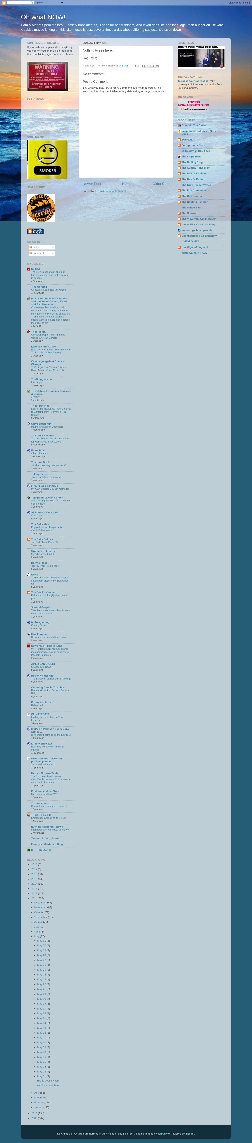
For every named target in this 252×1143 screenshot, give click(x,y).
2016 (34, 874)
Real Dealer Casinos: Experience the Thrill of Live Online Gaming (50, 351)
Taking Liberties (41, 474)
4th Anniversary (39, 453)
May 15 (42, 1018)
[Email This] (143, 66)
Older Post (161, 184)
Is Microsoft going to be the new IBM (51, 734)
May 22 (42, 984)
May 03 (42, 1071)
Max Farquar (39, 634)
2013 (34, 888)
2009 (34, 1118)
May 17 (42, 1008)
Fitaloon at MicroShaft (45, 791)
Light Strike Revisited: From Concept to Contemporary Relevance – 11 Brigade (51, 411)
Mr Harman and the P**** (44, 794)
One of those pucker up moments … (50, 806)
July (37, 927)
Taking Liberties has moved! (46, 477)
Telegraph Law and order (47, 497)
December (40, 902)
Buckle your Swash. (48, 1080)
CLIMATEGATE (40, 714)
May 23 (42, 979)
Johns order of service (43, 764)
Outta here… (38, 515)
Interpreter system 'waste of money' (50, 829)
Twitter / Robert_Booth (45, 838)
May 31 (42, 940)
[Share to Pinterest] (157, 66)
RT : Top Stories (41, 850)
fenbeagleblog (40, 622)
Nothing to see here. (48, 1085)
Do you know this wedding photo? (49, 637)
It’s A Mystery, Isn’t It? (43, 554)
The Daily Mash (41, 524)
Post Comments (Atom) (112, 191)
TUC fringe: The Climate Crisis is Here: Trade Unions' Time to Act (48, 369)
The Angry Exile (191, 156)
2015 (34, 879)
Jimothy (35, 397)
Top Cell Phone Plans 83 (44, 542)
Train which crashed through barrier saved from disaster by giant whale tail (50, 580)
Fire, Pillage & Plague (44, 485)
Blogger (189, 1133)
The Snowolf (189, 213)
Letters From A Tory (43, 346)
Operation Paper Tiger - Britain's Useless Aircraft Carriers (48, 336)
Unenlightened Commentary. (199, 235)
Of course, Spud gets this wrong (48, 289)
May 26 (42, 965)
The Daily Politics (42, 539)
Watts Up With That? (194, 253)
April (37, 1092)
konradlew (163, 1133)
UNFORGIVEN (190, 241)
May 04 (42, 1066)
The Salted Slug (191, 207)
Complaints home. (63, 54)
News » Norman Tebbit (45, 773)
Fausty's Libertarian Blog (47, 844)
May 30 (42, 945)
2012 (34, 893)
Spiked (35, 269)
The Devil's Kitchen (43, 592)
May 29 (42, 950)
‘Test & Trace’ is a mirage (45, 565)
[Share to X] (150, 66)
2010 (34, 1113)
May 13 (42, 1028)
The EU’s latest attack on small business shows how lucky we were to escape (50, 275)
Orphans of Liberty (43, 551)
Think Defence (40, 405)
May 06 (42, 1057)
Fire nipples (37, 382)
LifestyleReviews (42, 743)
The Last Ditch (40, 462)
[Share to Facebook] (154, 66)
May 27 (42, 960)
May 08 (42, 1052)
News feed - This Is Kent (46, 646)
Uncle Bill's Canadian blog (198, 224)
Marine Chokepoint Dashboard (47, 426)
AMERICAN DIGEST (43, 664)
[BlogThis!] (147, 66)
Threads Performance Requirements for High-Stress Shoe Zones (50, 440)
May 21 (42, 989)
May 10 (42, 1042)
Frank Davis (38, 450)
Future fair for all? (42, 702)
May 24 (42, 974)
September (41, 917)
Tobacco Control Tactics (193, 81)
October (39, 912)
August (38, 922)
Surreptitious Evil (192, 145)
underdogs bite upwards (197, 230)
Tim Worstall (39, 286)
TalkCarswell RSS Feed (196, 151)
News (34, 574)
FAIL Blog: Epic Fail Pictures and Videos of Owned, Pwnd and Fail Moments (49, 301)
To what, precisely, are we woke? (48, 465)
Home (127, 184)
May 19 (42, 999)
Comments (38, 253)
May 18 (42, 1003)
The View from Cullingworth (199, 218)
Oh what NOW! (43, 17)
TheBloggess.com (42, 379)
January (39, 1107)
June (37, 931)
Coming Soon (38, 625)
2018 (34, 864)
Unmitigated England (195, 247)
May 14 (42, 1023)
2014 (34, 883)
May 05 (42, 1062)
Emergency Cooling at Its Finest (48, 818)
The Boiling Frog (192, 162)
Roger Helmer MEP (42, 675)
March (38, 1097)
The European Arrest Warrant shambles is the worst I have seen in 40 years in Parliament (50, 779)
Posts (35, 247)
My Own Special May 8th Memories (50, 488)
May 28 (42, 955)
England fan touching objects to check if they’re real (48, 529)
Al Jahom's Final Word (45, 512)
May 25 (42, 969)
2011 (34, 898)
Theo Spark (38, 331)
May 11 (41, 1037)
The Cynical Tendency (196, 167)
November (40, 907)
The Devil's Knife (192, 179)
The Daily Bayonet (42, 435)
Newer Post (92, 184)
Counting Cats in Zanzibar (47, 687)
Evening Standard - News (47, 826)
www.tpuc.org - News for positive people (46, 760)
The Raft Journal (192, 196)
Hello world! (37, 705)
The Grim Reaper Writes (196, 185)
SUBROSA (188, 139)
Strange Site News (41, 667)
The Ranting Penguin (195, 202)
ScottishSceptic (41, 607)
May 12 (42, 1032)
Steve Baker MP (41, 423)
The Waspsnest (41, 803)
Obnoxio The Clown (194, 125)
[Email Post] (136, 65)
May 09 (42, 1047)
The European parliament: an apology (51, 678)
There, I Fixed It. (41, 815)
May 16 (42, 1013)
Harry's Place (39, 562)
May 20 (42, 994)
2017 (34, 869)
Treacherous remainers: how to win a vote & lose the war (50, 612)
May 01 (42, 1076)
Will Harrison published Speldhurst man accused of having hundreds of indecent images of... (50, 651)
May (37, 936)
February (40, 1102)
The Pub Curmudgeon (195, 190)
